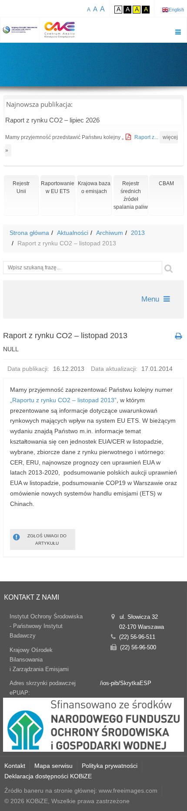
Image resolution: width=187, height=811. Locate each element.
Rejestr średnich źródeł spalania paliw (131, 195)
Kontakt (14, 765)
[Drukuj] (177, 336)
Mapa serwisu (53, 765)
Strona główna (29, 232)
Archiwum (109, 232)
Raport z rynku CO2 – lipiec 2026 (52, 120)
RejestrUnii (21, 187)
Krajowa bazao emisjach (94, 187)
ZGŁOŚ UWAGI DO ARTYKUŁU (47, 539)
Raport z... (147, 137)
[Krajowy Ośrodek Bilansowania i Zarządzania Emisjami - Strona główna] (20, 29)
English (176, 9)
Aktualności (72, 232)
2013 (138, 232)
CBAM (166, 183)
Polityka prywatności (109, 765)
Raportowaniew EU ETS (57, 187)
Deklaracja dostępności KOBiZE (48, 776)
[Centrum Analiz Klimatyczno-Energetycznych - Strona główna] (59, 29)
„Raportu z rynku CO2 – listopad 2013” (63, 400)
